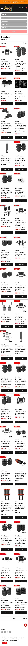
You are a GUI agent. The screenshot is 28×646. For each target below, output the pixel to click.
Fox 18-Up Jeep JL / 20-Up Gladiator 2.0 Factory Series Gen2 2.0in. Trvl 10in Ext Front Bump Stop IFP (7, 508)
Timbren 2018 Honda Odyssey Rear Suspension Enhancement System (7, 65)
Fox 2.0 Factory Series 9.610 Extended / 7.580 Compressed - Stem (6, 160)
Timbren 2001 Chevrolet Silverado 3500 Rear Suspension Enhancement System (20, 66)
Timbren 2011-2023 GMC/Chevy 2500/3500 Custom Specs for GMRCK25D (20, 161)
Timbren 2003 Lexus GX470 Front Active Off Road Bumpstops (20, 445)
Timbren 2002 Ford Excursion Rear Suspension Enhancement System (6, 476)
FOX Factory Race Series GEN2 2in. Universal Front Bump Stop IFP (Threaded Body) (20, 476)
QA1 (16, 186)
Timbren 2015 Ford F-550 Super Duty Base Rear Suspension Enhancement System (20, 225)
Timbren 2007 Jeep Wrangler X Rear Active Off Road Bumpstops (20, 319)
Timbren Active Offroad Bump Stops (6, 223)
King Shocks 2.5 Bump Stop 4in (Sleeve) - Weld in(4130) (20, 96)
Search (14, 31)
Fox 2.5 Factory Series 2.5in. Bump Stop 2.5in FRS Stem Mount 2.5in (20, 349)
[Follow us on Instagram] (7, 632)
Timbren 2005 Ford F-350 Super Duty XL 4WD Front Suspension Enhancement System (21, 605)
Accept (4, 642)
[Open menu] (2, 8)
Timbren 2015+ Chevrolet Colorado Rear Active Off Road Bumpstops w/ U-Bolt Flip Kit (7, 350)
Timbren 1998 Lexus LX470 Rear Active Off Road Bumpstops (6, 445)
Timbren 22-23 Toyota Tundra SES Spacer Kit (6, 318)
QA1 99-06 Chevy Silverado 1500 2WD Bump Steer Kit (19, 192)
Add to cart (7, 73)
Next (24, 618)
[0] (25, 8)
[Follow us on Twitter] (5, 632)
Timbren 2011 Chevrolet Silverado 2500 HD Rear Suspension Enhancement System (6, 382)
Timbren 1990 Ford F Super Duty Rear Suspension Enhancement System (6, 573)
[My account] (22, 8)
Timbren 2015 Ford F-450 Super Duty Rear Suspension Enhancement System (6, 414)
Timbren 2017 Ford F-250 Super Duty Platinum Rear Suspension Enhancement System (6, 605)
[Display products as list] (26, 43)
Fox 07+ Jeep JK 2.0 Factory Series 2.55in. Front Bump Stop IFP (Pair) (20, 508)
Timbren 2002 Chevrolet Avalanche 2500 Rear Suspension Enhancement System (20, 288)
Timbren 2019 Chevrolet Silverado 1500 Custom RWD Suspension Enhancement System (20, 541)
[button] (25, 625)
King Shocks (18, 91)
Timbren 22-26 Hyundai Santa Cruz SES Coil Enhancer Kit (6, 96)
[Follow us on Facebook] (2, 632)
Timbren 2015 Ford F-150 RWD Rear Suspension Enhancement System (20, 413)
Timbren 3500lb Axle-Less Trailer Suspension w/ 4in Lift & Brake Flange (6, 128)
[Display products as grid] (23, 43)
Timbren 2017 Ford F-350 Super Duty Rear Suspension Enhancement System (20, 573)
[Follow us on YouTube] (10, 632)
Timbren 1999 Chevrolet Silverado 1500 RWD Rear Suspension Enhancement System (21, 382)
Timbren (3, 59)
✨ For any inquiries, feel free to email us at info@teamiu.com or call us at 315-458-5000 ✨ (14, 2)
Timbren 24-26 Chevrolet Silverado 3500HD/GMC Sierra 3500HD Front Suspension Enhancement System (21, 128)
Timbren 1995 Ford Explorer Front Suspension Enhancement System (6, 256)
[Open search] (20, 8)
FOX (2, 155)
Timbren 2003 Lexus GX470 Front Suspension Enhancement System (6, 287)
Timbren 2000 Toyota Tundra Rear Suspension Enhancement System (6, 540)
